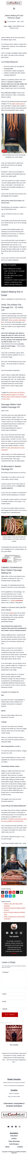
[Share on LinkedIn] (6, 896)
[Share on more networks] (2, 892)
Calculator (14, 1136)
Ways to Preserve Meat (14, 1096)
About (7, 1147)
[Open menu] (14, 8)
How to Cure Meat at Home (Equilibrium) (14, 1085)
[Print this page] (2, 896)
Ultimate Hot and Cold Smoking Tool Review (14, 1082)
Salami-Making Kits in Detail (12, 268)
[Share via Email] (21, 892)
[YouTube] (8, 1126)
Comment (5, 972)
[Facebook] (15, 1126)
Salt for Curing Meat (14, 1093)
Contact (20, 1147)
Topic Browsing (14, 1141)
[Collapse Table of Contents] (25, 265)
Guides (14, 1138)
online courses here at (18, 103)
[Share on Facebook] (6, 892)
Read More (14, 953)
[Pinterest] (12, 1126)
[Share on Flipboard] (13, 892)
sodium (17, 600)
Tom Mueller (12, 21)
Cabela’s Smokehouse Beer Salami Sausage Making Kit (11, 570)
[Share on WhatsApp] (13, 896)
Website (4, 1009)
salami (12, 613)
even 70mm (6, 399)
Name (4, 994)
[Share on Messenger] (10, 896)
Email (4, 1001)
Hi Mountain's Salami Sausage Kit (15, 280)
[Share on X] (17, 892)
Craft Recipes (14, 1144)
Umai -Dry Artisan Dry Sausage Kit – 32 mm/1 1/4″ (12, 307)
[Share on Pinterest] (10, 892)
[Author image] (5, 21)
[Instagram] (19, 1126)
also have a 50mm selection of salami (15, 396)
